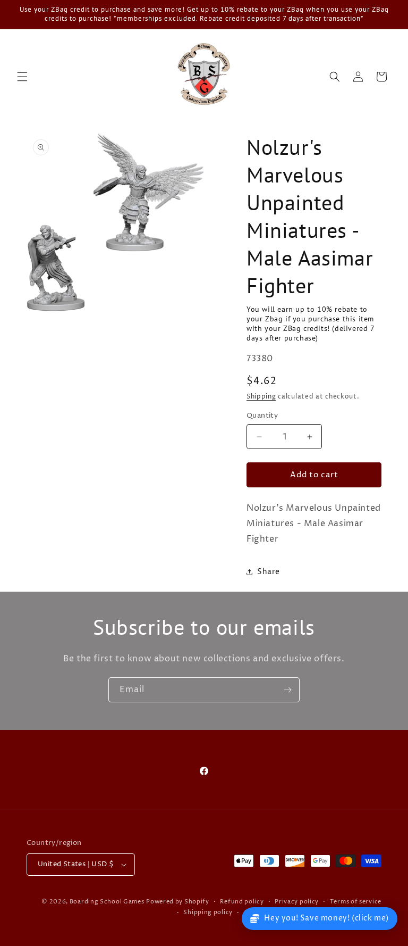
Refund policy (242, 902)
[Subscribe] (287, 689)
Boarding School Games (107, 902)
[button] (22, 76)
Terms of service (355, 902)
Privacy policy (297, 902)
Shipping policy (208, 912)
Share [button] (268, 572)
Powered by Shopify (177, 902)
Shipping (261, 396)
